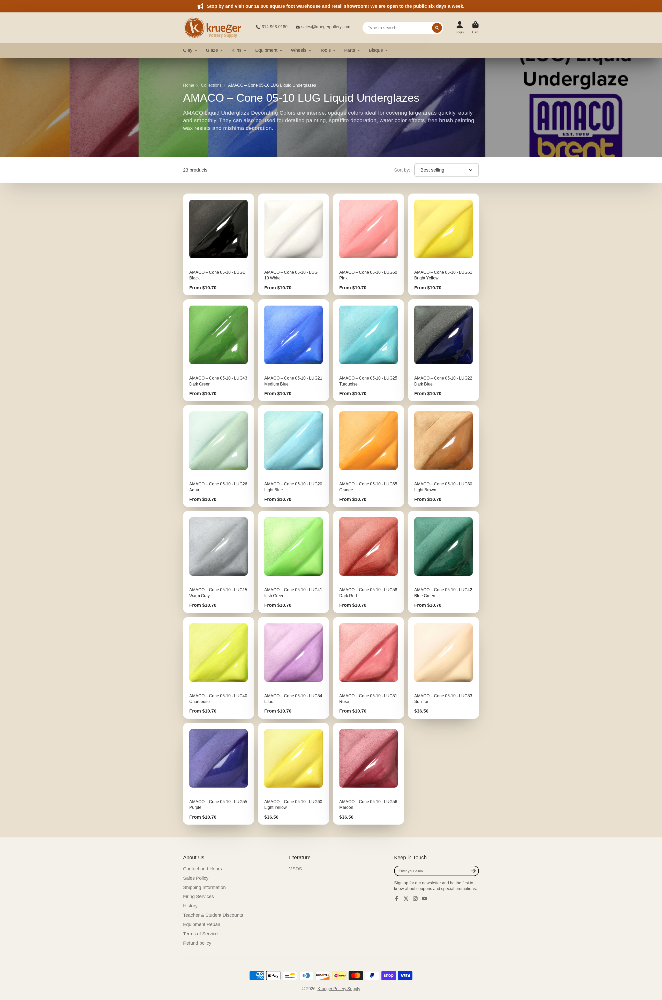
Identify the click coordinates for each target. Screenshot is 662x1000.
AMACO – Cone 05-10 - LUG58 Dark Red (368, 562)
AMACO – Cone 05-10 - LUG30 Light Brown (443, 456)
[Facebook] (396, 898)
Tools (325, 50)
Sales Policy (195, 878)
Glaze (212, 50)
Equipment (266, 50)
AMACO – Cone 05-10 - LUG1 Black (218, 244)
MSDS (295, 868)
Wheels (298, 50)
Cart (475, 27)
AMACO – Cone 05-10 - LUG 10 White (293, 244)
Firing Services (198, 896)
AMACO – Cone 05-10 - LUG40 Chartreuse (218, 668)
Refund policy (197, 943)
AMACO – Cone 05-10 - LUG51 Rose (368, 668)
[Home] (215, 27)
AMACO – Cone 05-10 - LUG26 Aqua (218, 456)
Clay (187, 50)
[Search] (437, 28)
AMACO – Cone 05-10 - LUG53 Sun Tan (443, 668)
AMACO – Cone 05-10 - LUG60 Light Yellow (293, 774)
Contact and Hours (202, 868)
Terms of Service (200, 933)
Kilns (236, 50)
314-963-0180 (275, 27)
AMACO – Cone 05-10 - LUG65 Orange (368, 456)
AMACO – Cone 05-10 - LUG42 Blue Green (443, 562)
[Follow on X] (406, 898)
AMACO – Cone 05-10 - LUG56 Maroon (368, 774)
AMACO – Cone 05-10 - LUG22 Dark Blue (443, 350)
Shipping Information (204, 887)
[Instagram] (415, 898)
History (190, 905)
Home (188, 85)
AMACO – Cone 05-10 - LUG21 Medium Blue (293, 350)
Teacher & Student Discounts (213, 915)
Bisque (376, 50)
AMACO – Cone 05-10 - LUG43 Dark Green (218, 350)
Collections (211, 85)
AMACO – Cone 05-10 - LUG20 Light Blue (293, 456)
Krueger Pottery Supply (339, 989)
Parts (349, 50)
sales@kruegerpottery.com (325, 27)
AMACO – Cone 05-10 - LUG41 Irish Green (293, 562)
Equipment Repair (201, 924)
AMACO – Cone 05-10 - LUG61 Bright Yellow (443, 244)
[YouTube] (424, 898)
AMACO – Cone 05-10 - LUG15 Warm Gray (218, 562)
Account (460, 27)
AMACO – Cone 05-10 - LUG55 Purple (218, 774)
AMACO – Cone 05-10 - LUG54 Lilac (293, 668)
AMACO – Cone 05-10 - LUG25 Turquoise (368, 350)
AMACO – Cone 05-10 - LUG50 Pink (368, 244)
